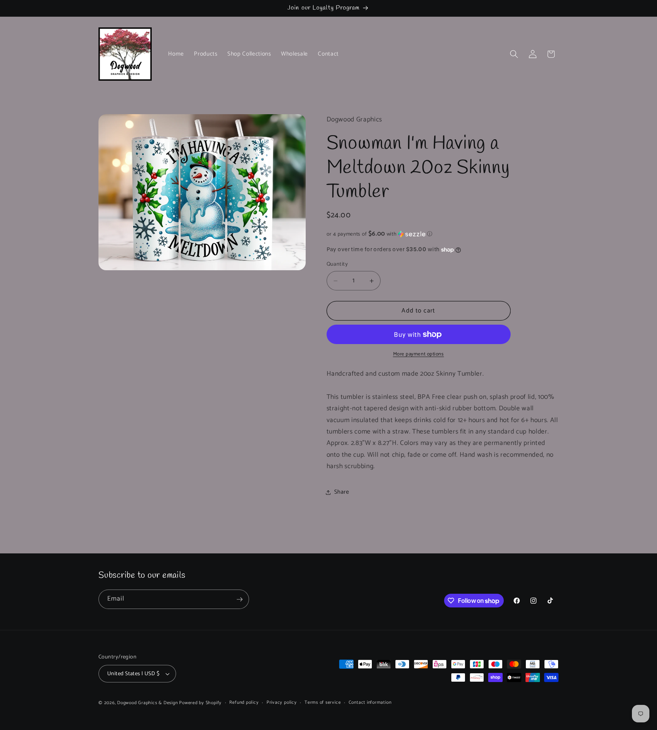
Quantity (337, 265)
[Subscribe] (239, 599)
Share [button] (341, 492)
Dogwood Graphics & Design (147, 703)
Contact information (370, 702)
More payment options (418, 354)
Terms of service (323, 702)
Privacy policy (282, 702)
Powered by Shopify (200, 703)
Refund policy (244, 702)
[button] (514, 54)
